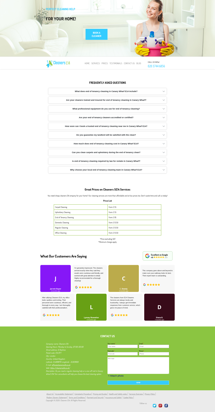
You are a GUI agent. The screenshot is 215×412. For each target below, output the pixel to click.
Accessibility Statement (64, 394)
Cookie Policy (128, 397)
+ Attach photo (116, 375)
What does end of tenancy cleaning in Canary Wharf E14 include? (106, 91)
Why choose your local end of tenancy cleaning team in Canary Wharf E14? (106, 170)
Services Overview (136, 394)
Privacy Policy (150, 394)
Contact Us (129, 63)
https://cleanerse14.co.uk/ (60, 368)
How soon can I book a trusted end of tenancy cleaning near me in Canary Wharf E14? (106, 126)
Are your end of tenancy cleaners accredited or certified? (106, 117)
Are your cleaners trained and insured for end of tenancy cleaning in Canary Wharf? (106, 100)
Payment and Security (95, 397)
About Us (49, 394)
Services (95, 63)
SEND (138, 382)
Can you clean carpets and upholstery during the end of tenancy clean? (106, 152)
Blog (138, 63)
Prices (105, 63)
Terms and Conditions (77, 397)
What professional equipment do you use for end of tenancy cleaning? (106, 109)
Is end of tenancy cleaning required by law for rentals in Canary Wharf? (106, 161)
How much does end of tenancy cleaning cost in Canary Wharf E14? (106, 144)
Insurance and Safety (113, 397)
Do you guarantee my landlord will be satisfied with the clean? (106, 135)
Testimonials (116, 63)
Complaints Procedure (82, 394)
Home (87, 63)
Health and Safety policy (118, 394)
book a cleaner (96, 34)
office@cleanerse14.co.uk (61, 365)
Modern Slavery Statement (56, 397)
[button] (43, 290)
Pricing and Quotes (100, 394)
